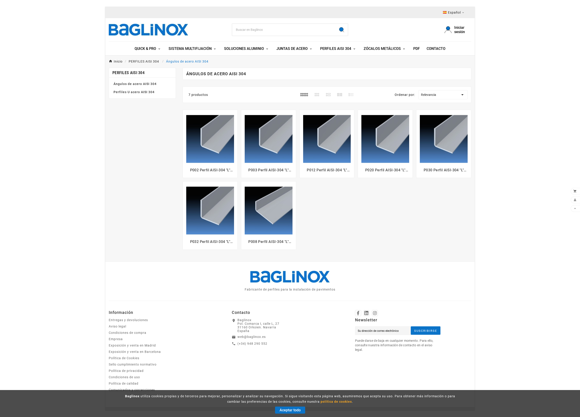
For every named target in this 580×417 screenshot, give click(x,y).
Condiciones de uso (124, 377)
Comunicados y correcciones (132, 390)
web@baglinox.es (251, 337)
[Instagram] (375, 313)
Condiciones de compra (127, 333)
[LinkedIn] (366, 313)
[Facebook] (358, 313)
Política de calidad (123, 383)
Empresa (116, 339)
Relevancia (443, 94)
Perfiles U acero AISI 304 (134, 92)
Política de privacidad (126, 371)
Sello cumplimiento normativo (133, 364)
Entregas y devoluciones (128, 320)
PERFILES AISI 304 (128, 72)
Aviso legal (117, 326)
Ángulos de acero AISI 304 (135, 84)
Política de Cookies (124, 358)
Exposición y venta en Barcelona (135, 352)
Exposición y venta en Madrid (132, 345)
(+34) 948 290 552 (252, 343)
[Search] (341, 29)
